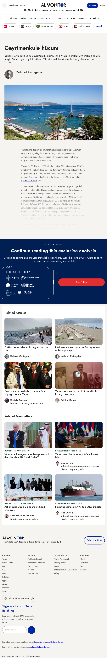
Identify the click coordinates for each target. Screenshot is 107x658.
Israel (4, 573)
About (82, 559)
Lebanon (5, 587)
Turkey (5, 559)
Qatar (4, 584)
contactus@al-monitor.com (39, 647)
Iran (3, 566)
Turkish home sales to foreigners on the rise (26, 349)
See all (99, 26)
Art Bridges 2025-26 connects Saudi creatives (24, 508)
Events (22, 5)
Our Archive (33, 573)
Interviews (94, 18)
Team (82, 566)
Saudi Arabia (7, 562)
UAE (4, 569)
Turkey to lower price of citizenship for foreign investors (77, 393)
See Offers (81, 282)
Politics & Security (17, 18)
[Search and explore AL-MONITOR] (4, 5)
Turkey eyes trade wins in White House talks (76, 455)
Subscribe (92, 5)
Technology (46, 18)
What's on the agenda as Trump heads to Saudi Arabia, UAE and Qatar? (27, 455)
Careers (83, 569)
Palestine (5, 576)
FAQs (56, 566)
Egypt (4, 580)
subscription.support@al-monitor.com (50, 642)
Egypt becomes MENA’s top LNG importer (78, 507)
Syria (4, 591)
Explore (82, 18)
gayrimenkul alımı (29, 180)
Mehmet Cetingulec (29, 72)
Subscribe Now (94, 540)
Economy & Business (65, 18)
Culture (33, 18)
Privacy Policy (59, 562)
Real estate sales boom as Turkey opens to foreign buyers (77, 349)
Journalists (84, 562)
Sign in (102, 5)
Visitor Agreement (61, 559)
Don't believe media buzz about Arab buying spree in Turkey (25, 393)
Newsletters (13, 5)
